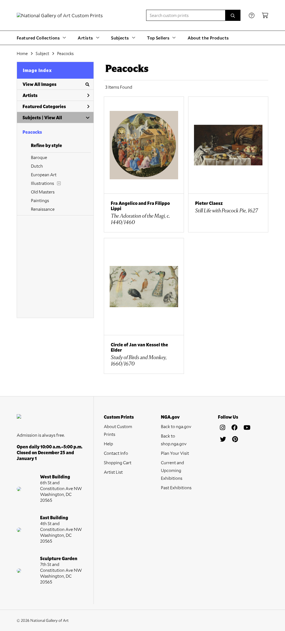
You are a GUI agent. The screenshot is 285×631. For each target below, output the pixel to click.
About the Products (208, 38)
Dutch (37, 166)
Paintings (40, 200)
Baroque (39, 157)
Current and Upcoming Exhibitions (172, 470)
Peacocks (32, 132)
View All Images (39, 84)
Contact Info (116, 453)
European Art (43, 174)
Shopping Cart (117, 462)
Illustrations (42, 183)
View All (53, 117)
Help (108, 443)
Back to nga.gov (176, 426)
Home (22, 53)
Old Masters (43, 192)
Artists (30, 95)
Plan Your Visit (175, 453)
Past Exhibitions (176, 487)
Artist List (113, 472)
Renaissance (43, 209)
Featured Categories (44, 106)
